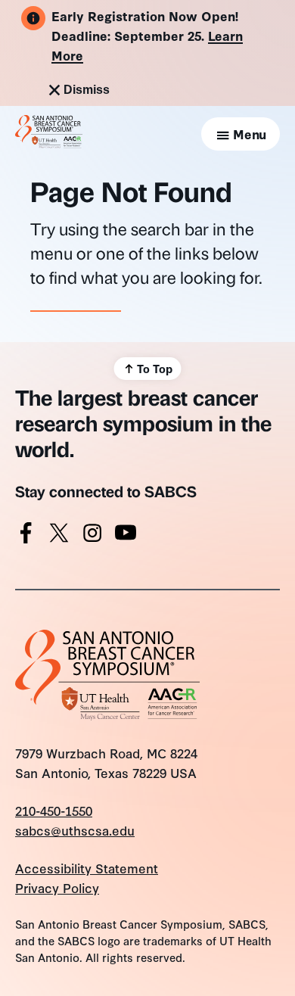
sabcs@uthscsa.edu (75, 830)
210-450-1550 (53, 810)
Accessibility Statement (86, 867)
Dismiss (87, 89)
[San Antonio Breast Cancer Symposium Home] (48, 142)
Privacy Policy (57, 887)
